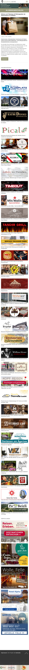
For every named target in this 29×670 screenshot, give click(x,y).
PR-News (9, 36)
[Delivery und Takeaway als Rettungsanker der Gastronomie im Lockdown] (14, 26)
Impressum (4, 652)
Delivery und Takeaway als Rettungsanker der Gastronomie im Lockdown (13, 14)
